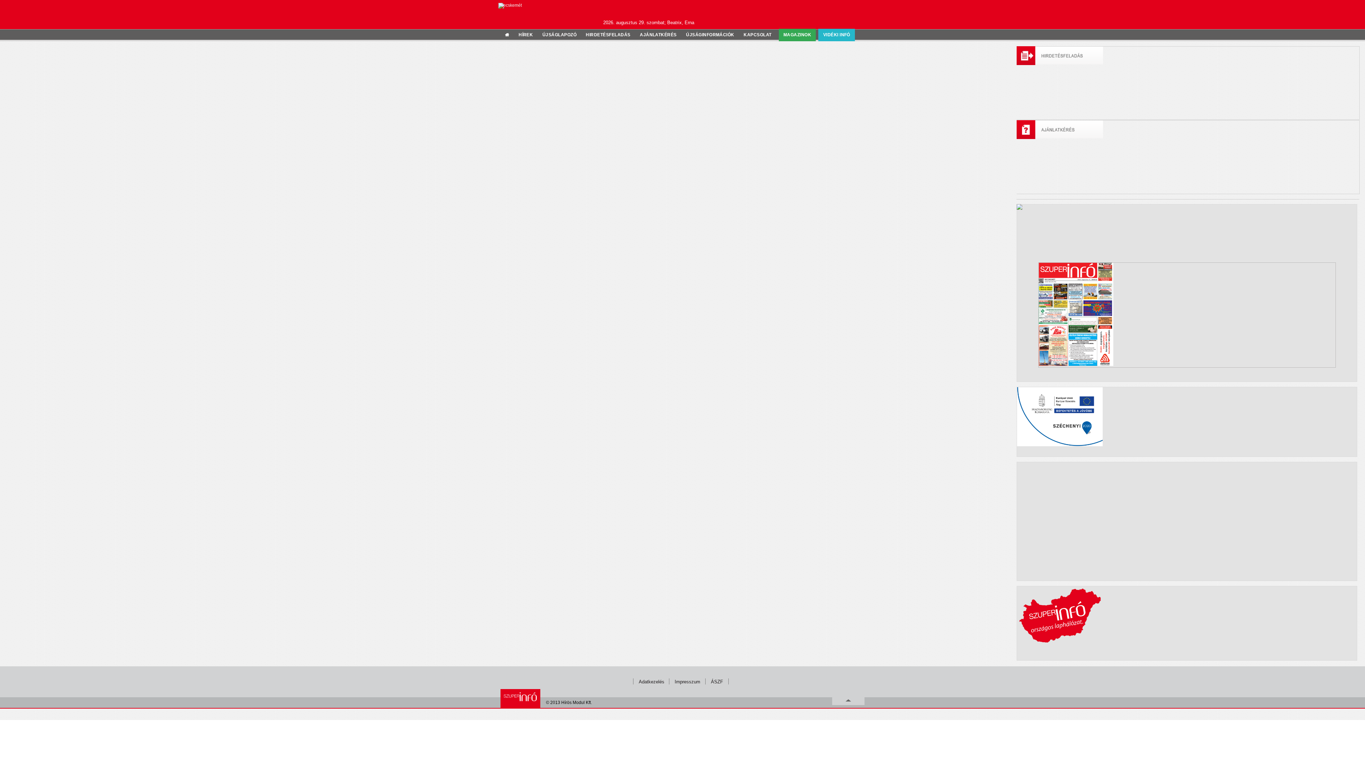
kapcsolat (757, 34)
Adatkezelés (651, 681)
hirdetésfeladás (608, 34)
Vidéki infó (836, 34)
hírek (526, 34)
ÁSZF (717, 681)
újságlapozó (559, 34)
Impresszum (687, 681)
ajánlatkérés (658, 34)
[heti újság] (1187, 315)
